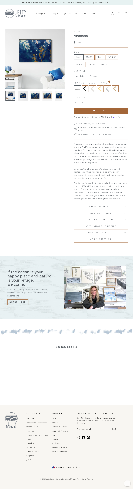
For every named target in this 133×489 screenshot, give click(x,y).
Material (80, 71)
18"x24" (79, 64)
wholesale (56, 443)
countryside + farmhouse (37, 435)
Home (76, 31)
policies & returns (59, 427)
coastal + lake (32, 418)
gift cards (30, 460)
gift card (67, 13)
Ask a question (100, 239)
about (83, 13)
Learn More (18, 302)
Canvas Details (100, 213)
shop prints (41, 13)
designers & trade (59, 447)
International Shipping (101, 226)
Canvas (93, 76)
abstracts (30, 447)
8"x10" (89, 57)
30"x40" (105, 64)
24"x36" (92, 64)
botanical (30, 443)
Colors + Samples (100, 233)
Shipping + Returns (101, 220)
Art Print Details (101, 207)
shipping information (60, 431)
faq (76, 13)
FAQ (53, 435)
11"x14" (100, 57)
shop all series (32, 451)
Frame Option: (97, 83)
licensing (55, 439)
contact (93, 13)
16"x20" (112, 57)
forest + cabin (32, 427)
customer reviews (59, 451)
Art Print (80, 76)
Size (76, 52)
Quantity (80, 97)
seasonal (30, 431)
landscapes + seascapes (36, 423)
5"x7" (78, 57)
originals (56, 13)
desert (29, 439)
